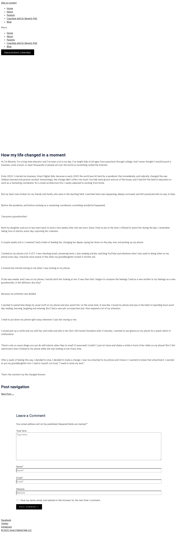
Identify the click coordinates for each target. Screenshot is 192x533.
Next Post (7, 394)
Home (10, 8)
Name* (19, 466)
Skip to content (9, 2)
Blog (9, 21)
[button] (96, 27)
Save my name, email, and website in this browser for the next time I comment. (60, 500)
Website (20, 489)
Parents (11, 15)
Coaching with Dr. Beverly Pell (22, 18)
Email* (19, 477)
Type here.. (21, 430)
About (10, 11)
